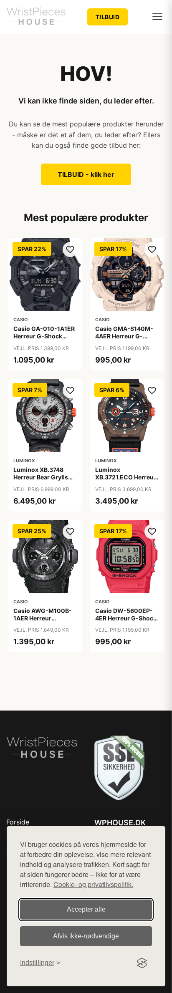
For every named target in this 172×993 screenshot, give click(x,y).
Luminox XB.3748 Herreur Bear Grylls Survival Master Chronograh (40, 481)
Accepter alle (86, 909)
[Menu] (157, 16)
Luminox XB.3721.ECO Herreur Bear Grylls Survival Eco (125, 481)
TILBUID (108, 16)
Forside (17, 822)
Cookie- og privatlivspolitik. (93, 884)
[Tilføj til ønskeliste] (70, 249)
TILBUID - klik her (86, 174)
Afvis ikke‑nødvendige (86, 936)
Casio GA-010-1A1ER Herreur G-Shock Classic (44, 336)
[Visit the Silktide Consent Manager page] (142, 963)
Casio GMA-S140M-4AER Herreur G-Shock (124, 336)
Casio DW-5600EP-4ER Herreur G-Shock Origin (126, 618)
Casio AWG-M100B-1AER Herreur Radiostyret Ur (42, 618)
